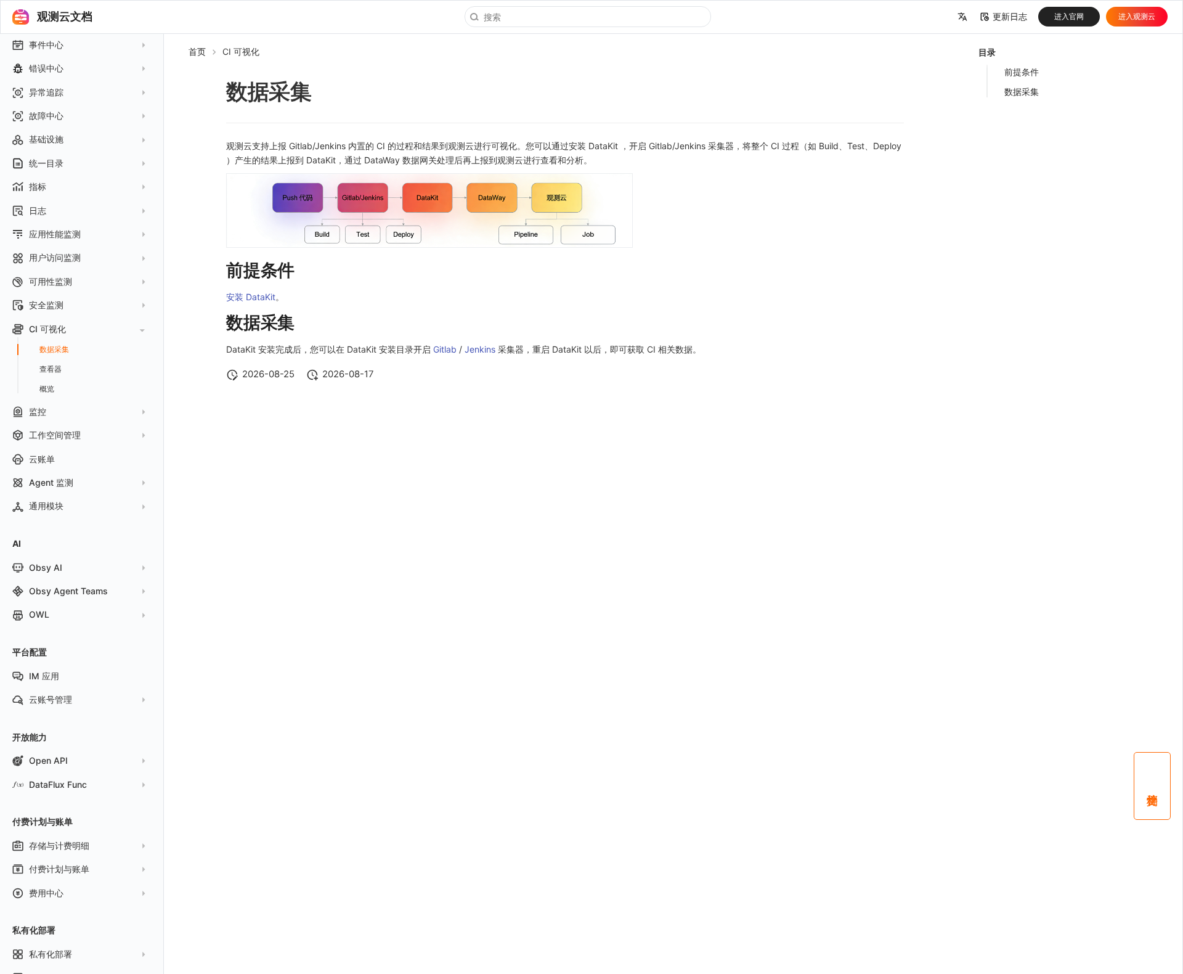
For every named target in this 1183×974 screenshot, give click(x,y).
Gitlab (445, 349)
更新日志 (1010, 16)
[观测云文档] (20, 16)
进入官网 (1069, 16)
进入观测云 (1136, 16)
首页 (197, 51)
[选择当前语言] (962, 17)
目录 (987, 52)
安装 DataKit (250, 297)
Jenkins (480, 349)
